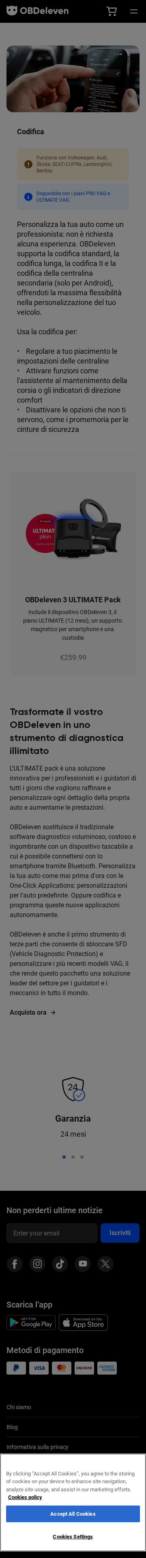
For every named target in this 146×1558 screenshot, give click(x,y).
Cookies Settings (73, 1537)
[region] (73, 1502)
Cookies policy (25, 1497)
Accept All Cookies (72, 1514)
